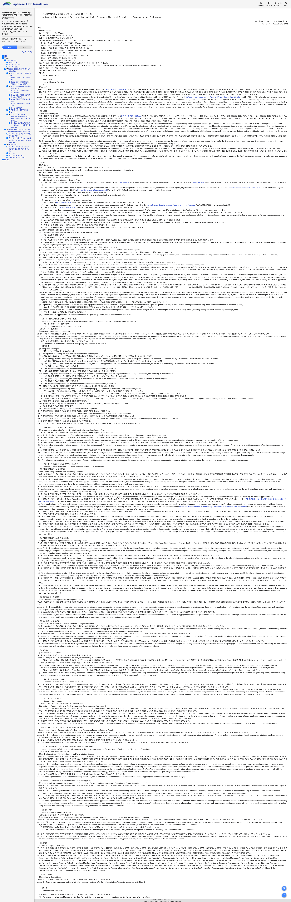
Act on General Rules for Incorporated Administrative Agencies (171, 205)
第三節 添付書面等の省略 (19, 110)
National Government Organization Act (92, 190)
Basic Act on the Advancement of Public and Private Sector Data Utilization (212, 97)
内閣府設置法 (124, 183)
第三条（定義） (14, 67)
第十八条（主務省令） (16, 155)
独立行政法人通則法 (63, 202)
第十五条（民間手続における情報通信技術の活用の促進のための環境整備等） (20, 140)
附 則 (6, 160)
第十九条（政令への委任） (17, 157)
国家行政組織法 (198, 183)
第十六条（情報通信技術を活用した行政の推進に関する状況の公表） (20, 149)
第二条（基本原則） (15, 65)
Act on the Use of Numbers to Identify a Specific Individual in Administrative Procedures (213, 507)
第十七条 (12, 153)
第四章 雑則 (12, 145)
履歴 (24, 47)
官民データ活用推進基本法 (116, 90)
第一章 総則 (12, 60)
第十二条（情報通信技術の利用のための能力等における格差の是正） (20, 119)
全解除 (30, 52)
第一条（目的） (14, 62)
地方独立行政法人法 (67, 207)
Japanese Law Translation (25, 4)
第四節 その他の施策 (17, 114)
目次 (9, 47)
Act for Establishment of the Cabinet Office (243, 188)
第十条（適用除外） (17, 108)
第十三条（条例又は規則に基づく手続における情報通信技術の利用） (20, 125)
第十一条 (14, 112)
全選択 (24, 52)
